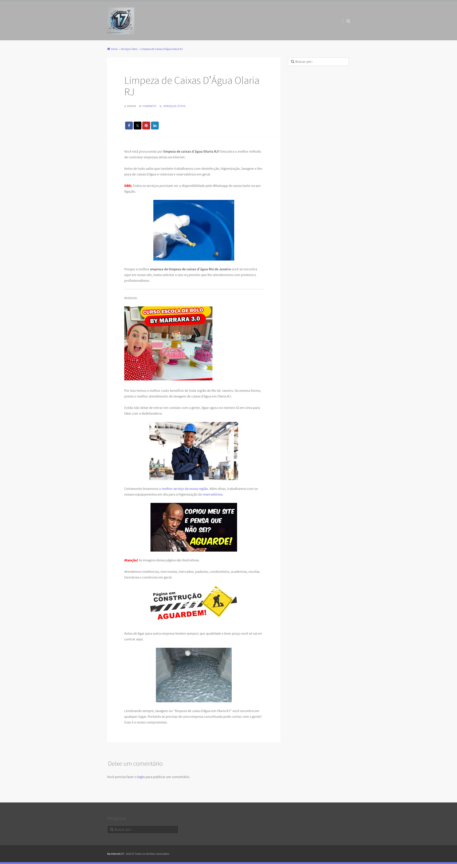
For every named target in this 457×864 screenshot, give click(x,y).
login (141, 776)
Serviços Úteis (174, 106)
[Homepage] (120, 21)
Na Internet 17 (115, 853)
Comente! (149, 106)
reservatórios (212, 494)
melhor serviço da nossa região (185, 488)
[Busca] (345, 16)
